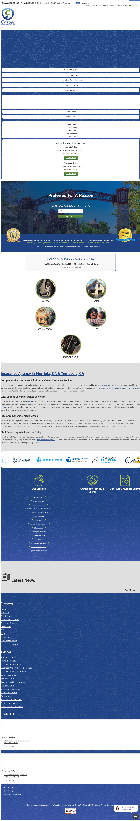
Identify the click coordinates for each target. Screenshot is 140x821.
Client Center (71, 112)
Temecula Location (9, 644)
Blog (3, 634)
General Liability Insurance (38, 524)
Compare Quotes (8, 623)
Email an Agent (71, 90)
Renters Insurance (39, 535)
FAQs (3, 630)
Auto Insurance (39, 497)
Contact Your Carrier (10, 620)
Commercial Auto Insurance (39, 512)
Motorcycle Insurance (39, 532)
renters (4, 407)
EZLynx (77, 805)
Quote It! (70, 217)
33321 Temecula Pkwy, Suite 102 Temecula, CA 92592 (15, 776)
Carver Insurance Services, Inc (39, 805)
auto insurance (99, 388)
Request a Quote (70, 70)
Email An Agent (56, 3)
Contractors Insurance (38, 547)
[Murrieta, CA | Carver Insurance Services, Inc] (8, 16)
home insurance (112, 388)
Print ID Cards (101, 5)
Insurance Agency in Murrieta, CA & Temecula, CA (42, 373)
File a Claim (133, 5)
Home (3, 609)
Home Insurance (38, 501)
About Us (5, 612)
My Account (86, 3)
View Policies (90, 5)
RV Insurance (38, 539)
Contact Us (6, 637)
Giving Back (6, 627)
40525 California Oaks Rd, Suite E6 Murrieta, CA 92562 (16, 742)
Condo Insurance (38, 516)
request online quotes (46, 440)
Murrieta (107, 385)
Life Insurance (38, 528)
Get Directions (71, 158)
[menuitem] (90, 5)
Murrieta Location (9, 641)
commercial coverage (131, 388)
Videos (78, 3)
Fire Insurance (38, 520)
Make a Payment (122, 5)
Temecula (116, 385)
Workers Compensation (38, 543)
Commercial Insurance (39, 505)
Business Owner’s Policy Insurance (38, 509)
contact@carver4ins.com (12, 795)
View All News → (132, 590)
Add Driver (111, 5)
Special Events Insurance (39, 551)
